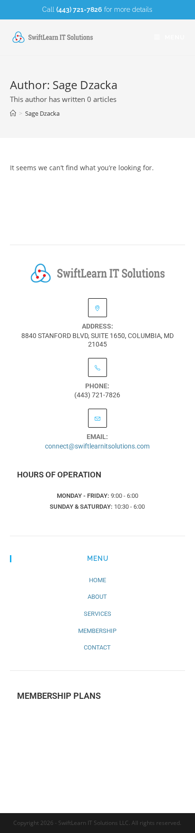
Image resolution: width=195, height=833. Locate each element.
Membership (97, 630)
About (97, 596)
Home (97, 580)
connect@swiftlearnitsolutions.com (97, 446)
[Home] (13, 113)
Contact (97, 647)
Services (97, 613)
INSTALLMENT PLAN (98, 748)
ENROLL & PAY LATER (97, 775)
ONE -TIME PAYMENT (98, 720)
